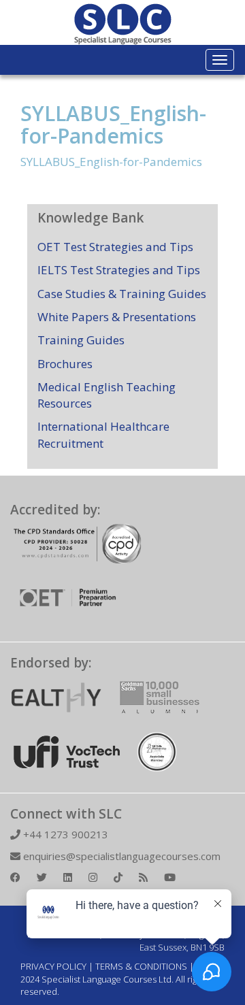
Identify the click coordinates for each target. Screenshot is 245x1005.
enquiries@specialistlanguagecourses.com (120, 856)
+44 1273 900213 (64, 834)
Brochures (65, 364)
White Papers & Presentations (116, 317)
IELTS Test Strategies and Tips (118, 270)
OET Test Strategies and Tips (115, 246)
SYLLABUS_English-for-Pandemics (113, 124)
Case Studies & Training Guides (121, 293)
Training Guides (81, 340)
